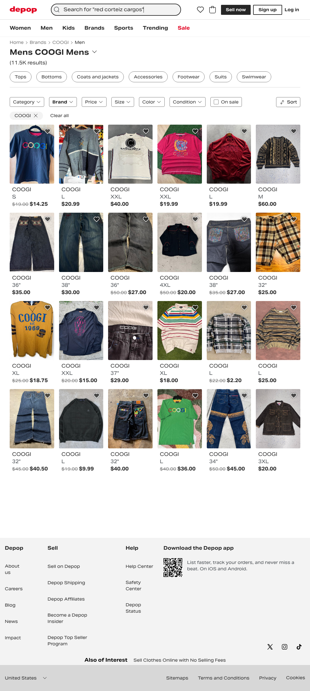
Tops (20, 77)
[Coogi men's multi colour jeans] (130, 242)
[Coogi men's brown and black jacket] (278, 418)
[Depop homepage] (23, 9)
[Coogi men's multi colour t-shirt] (179, 154)
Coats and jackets (98, 77)
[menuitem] (20, 28)
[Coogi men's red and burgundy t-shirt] (229, 154)
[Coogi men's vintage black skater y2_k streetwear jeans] (32, 242)
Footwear (189, 77)
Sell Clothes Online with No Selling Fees (180, 660)
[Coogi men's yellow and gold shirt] (32, 330)
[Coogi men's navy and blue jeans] (81, 242)
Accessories (148, 77)
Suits (221, 77)
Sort (292, 102)
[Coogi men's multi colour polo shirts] (179, 330)
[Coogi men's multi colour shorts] (278, 242)
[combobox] (116, 10)
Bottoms (51, 77)
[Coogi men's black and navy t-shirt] (32, 154)
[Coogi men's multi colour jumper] (81, 154)
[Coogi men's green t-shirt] (179, 418)
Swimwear (254, 77)
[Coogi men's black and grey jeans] (130, 330)
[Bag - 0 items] (212, 9)
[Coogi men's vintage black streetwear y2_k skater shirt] (179, 242)
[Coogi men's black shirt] (81, 330)
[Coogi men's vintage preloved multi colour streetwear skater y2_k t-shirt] (130, 154)
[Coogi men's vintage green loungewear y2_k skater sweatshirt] (81, 418)
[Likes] (200, 9)
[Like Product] (47, 131)
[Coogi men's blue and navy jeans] (32, 418)
